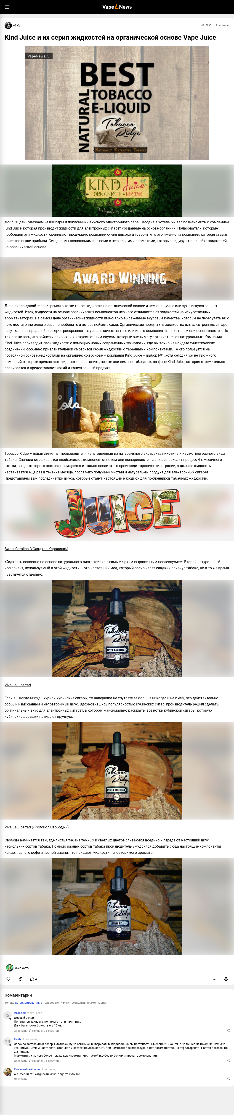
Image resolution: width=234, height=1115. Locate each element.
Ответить (20, 1030)
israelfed (20, 1013)
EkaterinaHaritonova (27, 1069)
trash (17, 1039)
